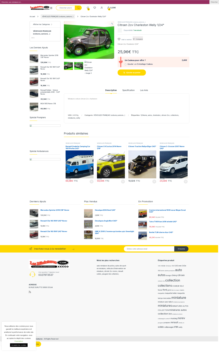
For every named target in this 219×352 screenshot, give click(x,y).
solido (161, 327)
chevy (174, 275)
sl (183, 323)
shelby (181, 323)
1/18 (159, 266)
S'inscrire (181, 249)
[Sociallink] (30, 292)
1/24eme (144, 115)
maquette (161, 293)
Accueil (32, 16)
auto (178, 270)
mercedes (167, 298)
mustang (174, 318)
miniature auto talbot (165, 302)
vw (176, 326)
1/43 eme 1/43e (180, 266)
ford (165, 289)
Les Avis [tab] (144, 90)
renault (174, 322)
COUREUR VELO (178, 286)
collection (172, 280)
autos (150, 115)
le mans (176, 290)
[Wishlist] (94, 8)
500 (159, 270)
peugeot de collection (110, 274)
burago (168, 275)
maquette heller (171, 293)
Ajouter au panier (133, 72)
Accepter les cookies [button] (18, 345)
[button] (112, 23)
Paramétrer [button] (19, 341)
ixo (173, 290)
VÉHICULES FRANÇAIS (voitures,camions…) (42, 32)
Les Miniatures (37, 339)
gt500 (169, 290)
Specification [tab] (128, 90)
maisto (182, 290)
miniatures (71, 118)
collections (174, 115)
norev (181, 318)
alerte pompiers (170, 270)
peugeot (160, 323)
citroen (180, 275)
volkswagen (169, 327)
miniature (178, 298)
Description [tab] (111, 90)
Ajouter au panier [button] (91, 181)
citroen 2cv (165, 115)
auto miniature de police (106, 266)
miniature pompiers (179, 302)
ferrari (160, 290)
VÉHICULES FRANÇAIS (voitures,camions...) (57, 16)
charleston (157, 115)
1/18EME (163, 266)
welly (78, 118)
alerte (162, 270)
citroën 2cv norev (110, 271)
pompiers (167, 323)
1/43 (173, 266)
